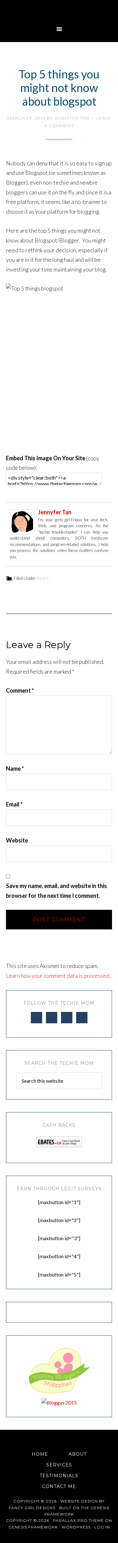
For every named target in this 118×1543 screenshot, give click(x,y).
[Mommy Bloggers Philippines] (59, 1394)
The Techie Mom (59, 11)
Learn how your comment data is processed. (58, 975)
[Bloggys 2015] (59, 1402)
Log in (102, 1527)
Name (15, 768)
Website (17, 840)
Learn (42, 578)
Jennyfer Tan (54, 512)
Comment (20, 690)
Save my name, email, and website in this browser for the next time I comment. (56, 890)
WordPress (76, 1527)
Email (14, 804)
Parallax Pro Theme (78, 1520)
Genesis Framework (33, 1527)
